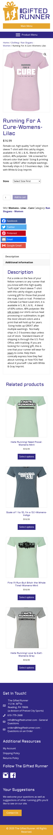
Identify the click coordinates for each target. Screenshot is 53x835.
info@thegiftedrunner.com (22, 720)
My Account (9, 748)
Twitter (11, 227)
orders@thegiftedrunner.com (24, 727)
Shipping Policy (11, 753)
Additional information (19, 262)
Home (6, 42)
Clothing (15, 42)
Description (12, 256)
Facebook (12, 220)
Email (10, 239)
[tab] (26, 256)
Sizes (6, 181)
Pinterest (12, 233)
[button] (12, 813)
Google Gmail (14, 245)
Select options (26, 456)
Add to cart (20, 197)
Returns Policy (11, 758)
